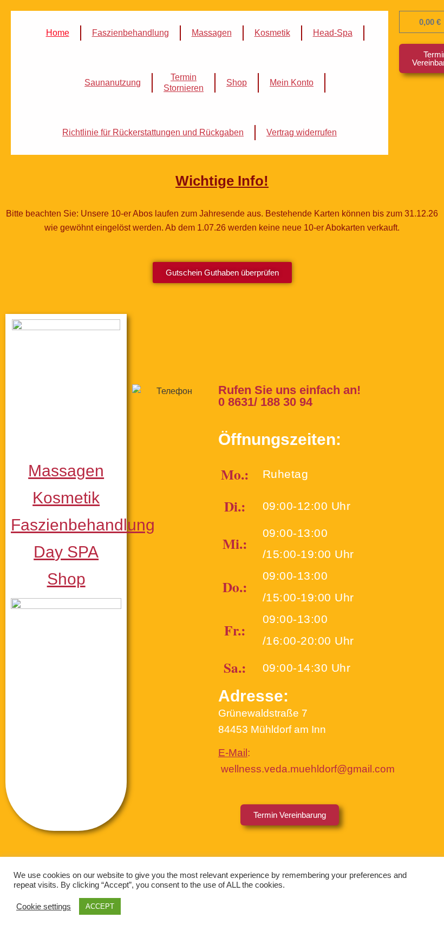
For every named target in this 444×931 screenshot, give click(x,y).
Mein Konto (292, 82)
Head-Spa (332, 32)
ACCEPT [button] (100, 906)
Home (57, 32)
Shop (236, 82)
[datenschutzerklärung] (219, 769)
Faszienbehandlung (130, 32)
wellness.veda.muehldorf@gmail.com (308, 769)
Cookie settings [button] (43, 906)
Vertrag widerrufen (301, 132)
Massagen (212, 32)
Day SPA (66, 552)
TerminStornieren (184, 83)
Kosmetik (272, 32)
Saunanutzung (112, 82)
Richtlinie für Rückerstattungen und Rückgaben (153, 132)
